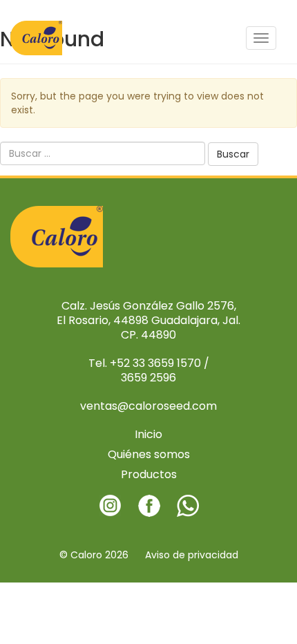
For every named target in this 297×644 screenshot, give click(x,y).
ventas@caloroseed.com (148, 406)
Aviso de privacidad (191, 555)
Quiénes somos (149, 454)
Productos (149, 474)
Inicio (148, 434)
